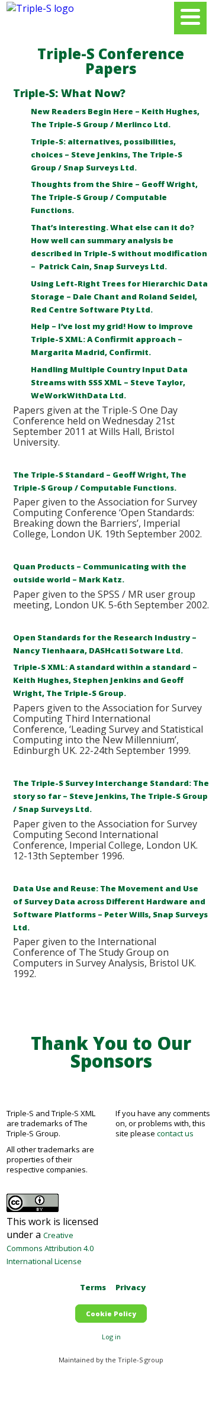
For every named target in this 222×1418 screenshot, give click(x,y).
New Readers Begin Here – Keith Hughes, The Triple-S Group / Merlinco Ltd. (115, 118)
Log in (111, 1336)
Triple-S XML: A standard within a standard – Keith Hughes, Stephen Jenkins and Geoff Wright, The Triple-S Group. (105, 680)
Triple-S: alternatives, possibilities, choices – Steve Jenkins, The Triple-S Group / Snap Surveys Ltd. (106, 154)
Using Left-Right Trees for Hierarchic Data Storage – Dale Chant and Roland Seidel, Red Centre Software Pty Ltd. (119, 296)
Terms (93, 1287)
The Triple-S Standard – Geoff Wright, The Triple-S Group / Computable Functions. (99, 481)
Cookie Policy (111, 1313)
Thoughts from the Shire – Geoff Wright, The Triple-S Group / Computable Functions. (114, 197)
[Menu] (190, 18)
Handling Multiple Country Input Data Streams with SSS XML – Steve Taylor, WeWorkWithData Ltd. (109, 382)
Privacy (130, 1287)
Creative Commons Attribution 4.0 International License (50, 1248)
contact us (175, 1133)
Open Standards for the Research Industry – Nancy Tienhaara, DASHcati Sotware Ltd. (105, 644)
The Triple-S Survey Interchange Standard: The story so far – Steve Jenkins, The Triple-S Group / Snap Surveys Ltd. (111, 796)
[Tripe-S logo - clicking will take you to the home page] (40, 8)
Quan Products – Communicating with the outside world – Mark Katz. (99, 573)
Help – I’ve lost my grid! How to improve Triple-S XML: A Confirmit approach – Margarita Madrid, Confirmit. (112, 339)
